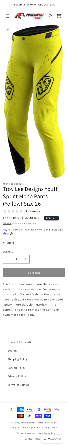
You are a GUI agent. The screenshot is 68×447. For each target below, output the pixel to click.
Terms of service (26, 433)
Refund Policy (17, 367)
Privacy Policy (17, 376)
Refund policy (30, 427)
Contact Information (21, 342)
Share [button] (10, 242)
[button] (7, 16)
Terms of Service (19, 384)
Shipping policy (46, 433)
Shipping (7, 223)
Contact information (36, 439)
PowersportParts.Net (32, 422)
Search (12, 350)
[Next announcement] (61, 5)
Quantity (8, 251)
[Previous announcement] (7, 5)
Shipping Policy (18, 359)
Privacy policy (49, 427)
